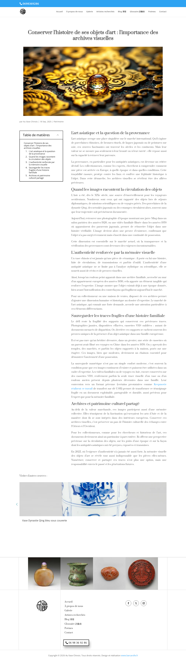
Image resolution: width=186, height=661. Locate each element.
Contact (163, 12)
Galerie (89, 12)
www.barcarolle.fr (129, 655)
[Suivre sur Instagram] (144, 603)
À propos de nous (74, 12)
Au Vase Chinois (30, 121)
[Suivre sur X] (136, 603)
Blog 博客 (122, 12)
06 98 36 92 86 (78, 642)
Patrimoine (59, 121)
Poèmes (152, 12)
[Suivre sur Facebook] (128, 603)
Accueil (59, 12)
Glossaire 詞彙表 (137, 12)
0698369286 (31, 3)
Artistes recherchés (105, 12)
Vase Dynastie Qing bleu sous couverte (44, 520)
